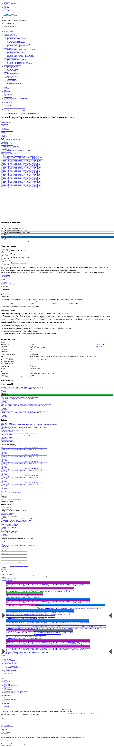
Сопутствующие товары (7, 147)
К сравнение (4, 393)
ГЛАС (5, 17)
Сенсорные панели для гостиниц (12, 667)
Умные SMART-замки (9, 660)
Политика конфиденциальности (12, 99)
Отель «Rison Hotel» (6, 509)
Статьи (5, 95)
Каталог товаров (5, 28)
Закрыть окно (4, 544)
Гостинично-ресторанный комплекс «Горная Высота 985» (16, 520)
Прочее (6, 671)
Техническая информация (10, 3)
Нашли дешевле (5, 546)
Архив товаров (8, 673)
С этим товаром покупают (8, 150)
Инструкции (7, 91)
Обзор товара (4, 140)
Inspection (10, 17)
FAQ (5, 4)
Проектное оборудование (10, 662)
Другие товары (100, 344)
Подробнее (3, 391)
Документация (4, 153)
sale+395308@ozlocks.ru (7, 726)
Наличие (3, 152)
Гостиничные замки (9, 658)
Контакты (6, 9)
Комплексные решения (10, 670)
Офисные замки (8, 659)
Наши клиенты (8, 94)
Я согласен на (15, 566)
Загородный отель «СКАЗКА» (9, 531)
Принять (3, 745)
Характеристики (5, 146)
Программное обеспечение (11, 669)
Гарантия (6, 7)
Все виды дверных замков (11, 663)
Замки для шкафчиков (9, 665)
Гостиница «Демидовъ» (7, 514)
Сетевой (3, 279)
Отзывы (3, 149)
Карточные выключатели (10, 666)
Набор (2, 142)
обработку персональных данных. (19, 566)
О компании (7, 2)
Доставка (6, 10)
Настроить (9, 745)
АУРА (2, 17)
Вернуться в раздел (6, 139)
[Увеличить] (21, 156)
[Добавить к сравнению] (2, 157)
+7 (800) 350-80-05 (9, 23)
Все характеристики (6, 276)
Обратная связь (5, 723)
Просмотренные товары (7, 580)
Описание (3, 145)
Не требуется (4, 282)
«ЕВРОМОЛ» (4, 537)
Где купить (7, 88)
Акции (5, 87)
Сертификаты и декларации (11, 92)
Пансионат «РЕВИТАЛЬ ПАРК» (9, 526)
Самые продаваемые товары (8, 578)
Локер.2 (15, 17)
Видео (2, 154)
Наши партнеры (8, 97)
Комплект (3, 143)
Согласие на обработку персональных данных (16, 98)
